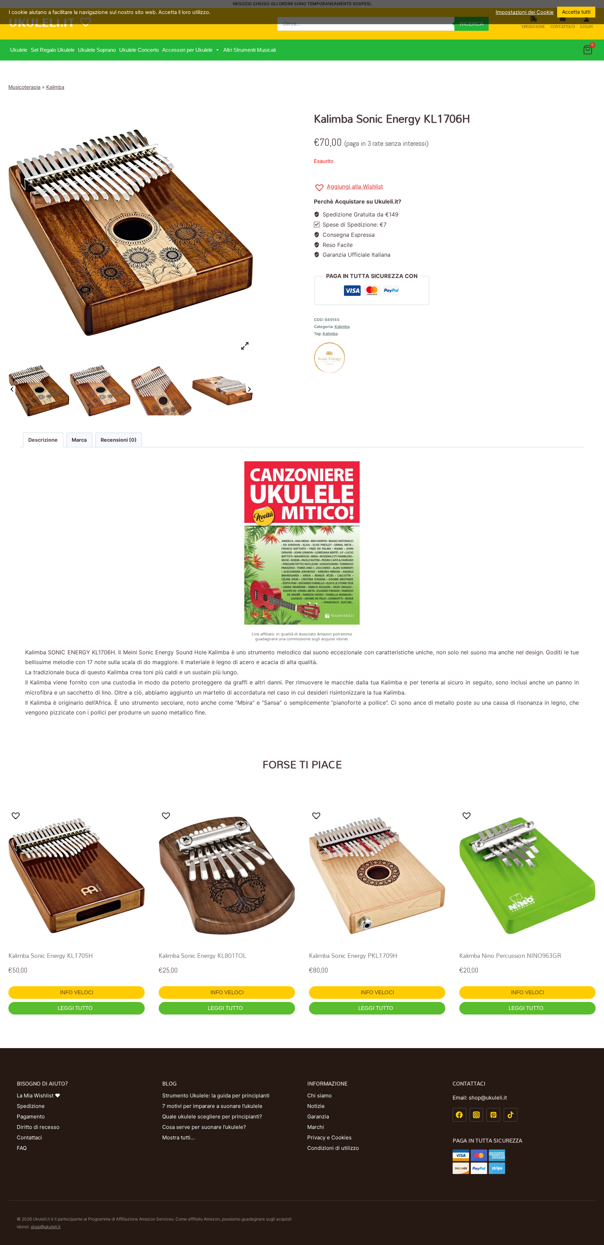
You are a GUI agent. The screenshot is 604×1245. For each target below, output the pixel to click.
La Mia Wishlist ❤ (38, 1095)
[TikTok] (510, 1115)
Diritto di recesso (38, 1127)
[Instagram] (476, 1115)
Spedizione (533, 26)
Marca (79, 440)
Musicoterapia (24, 87)
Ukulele (18, 50)
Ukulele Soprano (97, 50)
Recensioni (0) (119, 440)
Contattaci (563, 26)
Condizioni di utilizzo (333, 1148)
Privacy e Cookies (329, 1137)
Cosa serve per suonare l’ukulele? (204, 1127)
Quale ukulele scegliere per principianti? (212, 1116)
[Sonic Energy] (455, 357)
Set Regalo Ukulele (52, 50)
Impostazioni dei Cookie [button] (525, 12)
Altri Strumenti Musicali (249, 50)
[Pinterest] (493, 1115)
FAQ (22, 1148)
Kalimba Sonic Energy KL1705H (50, 955)
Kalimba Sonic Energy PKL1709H (353, 955)
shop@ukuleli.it (45, 1226)
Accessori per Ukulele (187, 50)
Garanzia (318, 1116)
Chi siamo (319, 1095)
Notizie (316, 1106)
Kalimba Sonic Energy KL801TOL (202, 955)
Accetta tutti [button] (576, 12)
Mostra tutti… (178, 1137)
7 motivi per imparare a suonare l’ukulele (212, 1106)
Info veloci (76, 992)
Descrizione (43, 440)
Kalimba (55, 87)
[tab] (43, 440)
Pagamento (31, 1116)
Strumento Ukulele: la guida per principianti (215, 1095)
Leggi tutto (76, 1008)
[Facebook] (459, 1115)
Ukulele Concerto (139, 50)
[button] (217, 50)
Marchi (315, 1127)
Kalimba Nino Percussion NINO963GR (510, 955)
